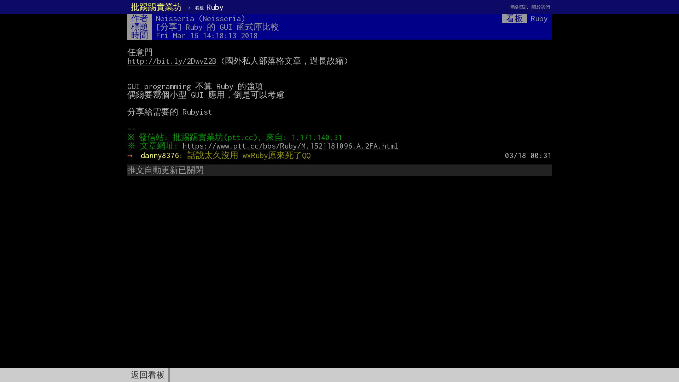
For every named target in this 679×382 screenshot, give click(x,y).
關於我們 (541, 7)
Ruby (209, 7)
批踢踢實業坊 (156, 7)
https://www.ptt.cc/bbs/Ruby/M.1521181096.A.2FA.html (290, 145)
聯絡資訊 (519, 7)
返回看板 (148, 375)
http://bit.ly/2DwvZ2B (171, 60)
